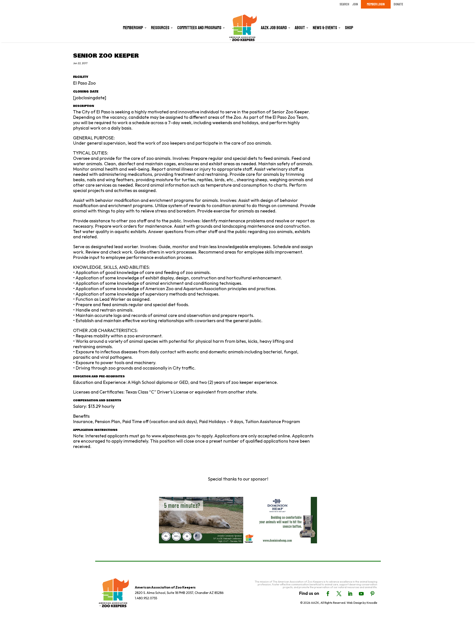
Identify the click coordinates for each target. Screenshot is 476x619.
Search (344, 4)
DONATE (398, 4)
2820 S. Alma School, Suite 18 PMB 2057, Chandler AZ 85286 (179, 593)
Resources (160, 27)
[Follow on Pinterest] (372, 594)
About (300, 27)
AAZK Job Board (274, 27)
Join (355, 4)
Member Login (376, 4)
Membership (133, 27)
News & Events (325, 27)
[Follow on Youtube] (361, 594)
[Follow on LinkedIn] (350, 594)
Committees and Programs (199, 27)
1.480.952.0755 (146, 598)
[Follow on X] (339, 594)
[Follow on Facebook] (328, 594)
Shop (349, 27)
